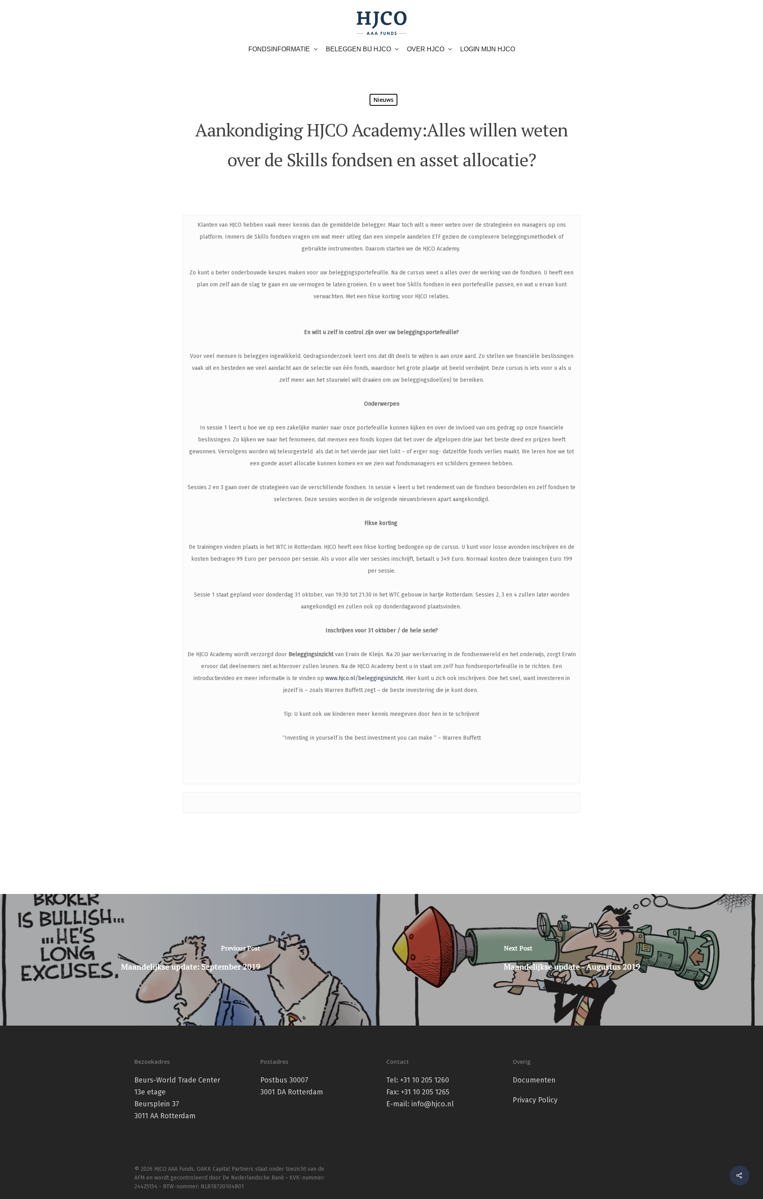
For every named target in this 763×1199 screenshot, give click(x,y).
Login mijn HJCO (487, 49)
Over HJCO (425, 49)
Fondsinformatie (279, 49)
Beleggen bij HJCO (358, 49)
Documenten (534, 1080)
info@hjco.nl (432, 1104)
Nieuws (383, 99)
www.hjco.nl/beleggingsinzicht (364, 678)
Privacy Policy (535, 1100)
